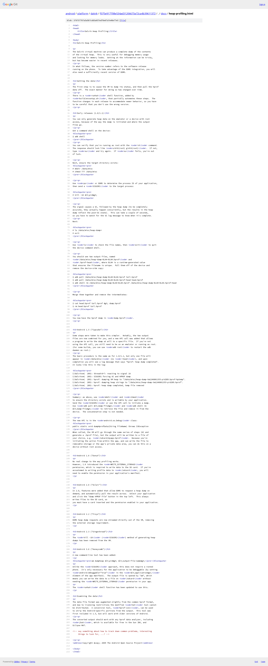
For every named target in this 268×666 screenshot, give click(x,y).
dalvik (94, 13)
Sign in (262, 4)
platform (82, 13)
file (123, 20)
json (263, 661)
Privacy (24, 661)
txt (256, 661)
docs (164, 13)
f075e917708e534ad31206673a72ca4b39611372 (128, 13)
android (70, 13)
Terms (32, 661)
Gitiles (17, 661)
